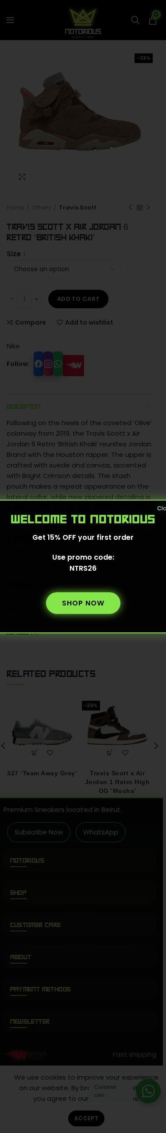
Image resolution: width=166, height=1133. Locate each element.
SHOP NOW (83, 603)
